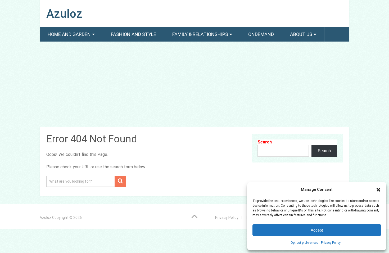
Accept (317, 230)
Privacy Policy (331, 243)
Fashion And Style (133, 34)
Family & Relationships (200, 34)
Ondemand (261, 34)
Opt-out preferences (304, 243)
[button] (378, 189)
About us (301, 34)
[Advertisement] (194, 85)
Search (264, 141)
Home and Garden (69, 34)
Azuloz (64, 14)
